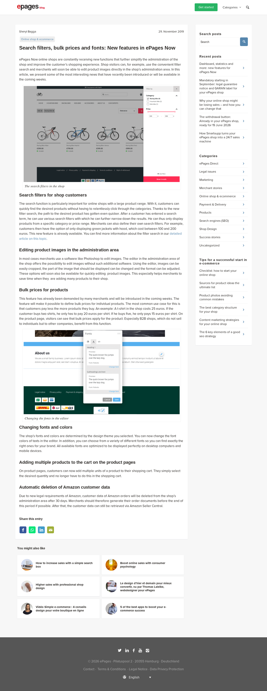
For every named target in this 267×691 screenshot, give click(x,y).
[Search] (248, 7)
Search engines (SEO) (214, 221)
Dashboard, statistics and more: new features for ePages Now (216, 68)
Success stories (209, 237)
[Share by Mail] (50, 529)
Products (205, 213)
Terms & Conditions (112, 669)
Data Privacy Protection (167, 669)
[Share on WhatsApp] (32, 529)
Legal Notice (138, 669)
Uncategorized (209, 245)
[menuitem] (206, 7)
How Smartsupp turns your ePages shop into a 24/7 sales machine (219, 137)
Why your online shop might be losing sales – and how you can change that (219, 105)
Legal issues (207, 172)
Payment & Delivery (212, 204)
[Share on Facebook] (23, 529)
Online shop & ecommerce (37, 39)
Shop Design (208, 229)
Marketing (206, 180)
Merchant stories (210, 188)
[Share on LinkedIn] (41, 529)
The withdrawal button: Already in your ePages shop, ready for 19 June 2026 (219, 121)
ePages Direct (208, 164)
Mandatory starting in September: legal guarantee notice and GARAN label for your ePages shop (218, 86)
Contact (88, 669)
